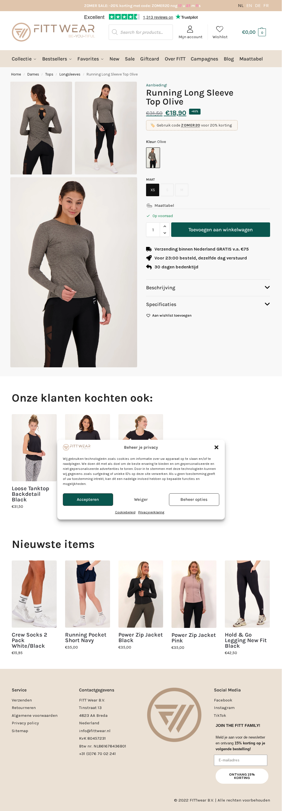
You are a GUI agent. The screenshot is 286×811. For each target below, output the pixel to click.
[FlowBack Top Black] (140, 447)
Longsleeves (69, 74)
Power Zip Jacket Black (140, 637)
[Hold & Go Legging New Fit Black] (247, 594)
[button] (216, 373)
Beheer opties (194, 425)
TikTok (220, 715)
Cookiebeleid (125, 438)
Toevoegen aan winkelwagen (221, 230)
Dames (33, 74)
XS (153, 190)
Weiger (141, 425)
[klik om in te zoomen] (73, 272)
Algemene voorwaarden (35, 715)
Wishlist (220, 37)
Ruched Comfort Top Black (86, 491)
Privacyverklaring (151, 438)
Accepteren (88, 425)
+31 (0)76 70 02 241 (97, 753)
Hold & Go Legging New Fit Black (246, 640)
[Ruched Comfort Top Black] (87, 447)
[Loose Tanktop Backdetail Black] (34, 447)
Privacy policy (25, 722)
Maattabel (164, 205)
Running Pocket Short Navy (85, 637)
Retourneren (24, 707)
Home (16, 74)
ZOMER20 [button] (190, 125)
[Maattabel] (149, 205)
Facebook (223, 700)
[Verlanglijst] (48, 422)
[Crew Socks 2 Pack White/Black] (34, 594)
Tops (49, 74)
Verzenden (22, 700)
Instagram (224, 707)
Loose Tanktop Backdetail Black (30, 494)
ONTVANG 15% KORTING (242, 776)
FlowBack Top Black (136, 491)
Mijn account (190, 37)
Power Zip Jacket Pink (193, 638)
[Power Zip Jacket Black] (140, 594)
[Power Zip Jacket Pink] (193, 594)
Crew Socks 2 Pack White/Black (29, 640)
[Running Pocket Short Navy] (87, 594)
